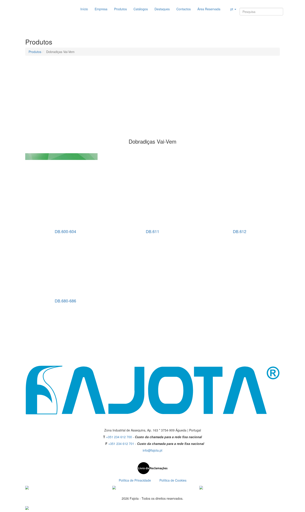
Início (84, 9)
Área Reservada (208, 9)
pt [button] (232, 9)
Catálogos (141, 9)
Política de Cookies (172, 480)
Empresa (101, 9)
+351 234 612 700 (119, 437)
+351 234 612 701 (121, 443)
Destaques (162, 9)
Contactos (183, 9)
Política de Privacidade (135, 480)
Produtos (120, 9)
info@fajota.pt (152, 450)
